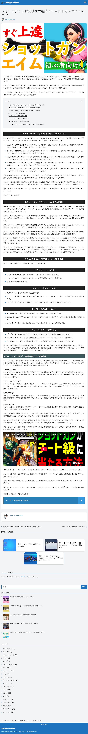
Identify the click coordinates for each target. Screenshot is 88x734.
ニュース (5, 690)
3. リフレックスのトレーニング (19, 119)
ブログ (5, 706)
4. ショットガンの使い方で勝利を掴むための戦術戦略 (28, 124)
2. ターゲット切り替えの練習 (18, 116)
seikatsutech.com (10, 19)
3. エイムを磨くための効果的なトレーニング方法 (24, 111)
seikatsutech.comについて (9, 732)
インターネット (7, 649)
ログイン (23, 576)
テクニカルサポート (8, 680)
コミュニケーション (8, 664)
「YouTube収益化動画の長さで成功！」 (73, 526)
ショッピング (6, 671)
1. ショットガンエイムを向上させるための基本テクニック (26, 105)
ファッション (6, 702)
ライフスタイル (7, 709)
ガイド (5, 658)
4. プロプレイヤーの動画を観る (19, 121)
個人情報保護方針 (32, 732)
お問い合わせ (22, 732)
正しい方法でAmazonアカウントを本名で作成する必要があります (22, 526)
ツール (5, 674)
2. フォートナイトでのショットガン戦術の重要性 (24, 108)
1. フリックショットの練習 (17, 113)
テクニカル (6, 677)
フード (5, 696)
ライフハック (6, 712)
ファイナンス (6, 699)
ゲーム (5, 661)
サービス (5, 668)
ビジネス (5, 693)
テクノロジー (6, 687)
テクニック (6, 683)
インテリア (6, 652)
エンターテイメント (8, 655)
